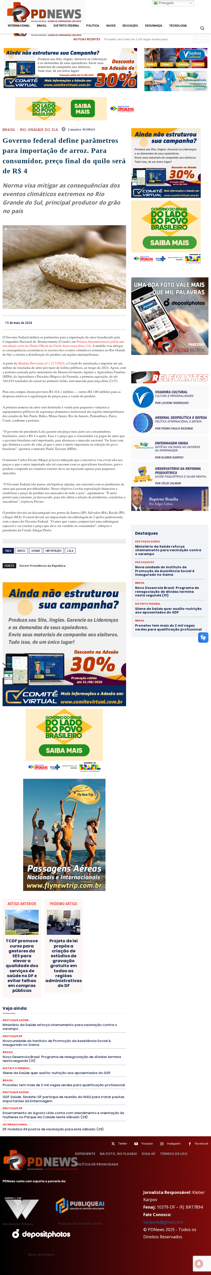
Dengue (100, 976)
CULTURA (40, 976)
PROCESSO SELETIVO (26, 1027)
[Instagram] (161, 1143)
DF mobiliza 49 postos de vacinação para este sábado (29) (53, 1129)
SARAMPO (76, 1037)
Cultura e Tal (62, 976)
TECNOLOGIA (26, 1046)
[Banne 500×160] (175, 81)
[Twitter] (113, 1143)
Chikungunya (46, 962)
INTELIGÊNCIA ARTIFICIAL (50, 1004)
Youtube (147, 1143)
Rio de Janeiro (64, 1032)
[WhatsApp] (121, 322)
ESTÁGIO (99, 995)
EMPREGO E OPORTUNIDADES (83, 990)
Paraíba (45, 1023)
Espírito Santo (56, 995)
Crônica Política (95, 972)
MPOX (23, 1018)
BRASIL (9, 129)
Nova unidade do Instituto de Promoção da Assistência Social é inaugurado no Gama (165, 571)
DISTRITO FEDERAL (16, 1068)
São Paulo (54, 1037)
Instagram (174, 1143)
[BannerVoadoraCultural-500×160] (175, 58)
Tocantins (67, 1046)
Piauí (102, 1023)
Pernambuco (83, 1023)
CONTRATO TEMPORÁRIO (38, 972)
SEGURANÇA (45, 1041)
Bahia (90, 958)
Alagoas (51, 958)
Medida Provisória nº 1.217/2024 (41, 363)
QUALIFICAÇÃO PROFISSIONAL (102, 1027)
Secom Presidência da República (42, 565)
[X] (97, 322)
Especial (33, 995)
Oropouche (105, 1018)
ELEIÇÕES (47, 990)
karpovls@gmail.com (163, 1222)
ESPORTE (79, 995)
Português (166, 3)
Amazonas (71, 958)
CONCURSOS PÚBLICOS (53, 967)
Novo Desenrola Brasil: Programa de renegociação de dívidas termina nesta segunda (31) (167, 591)
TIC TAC (48, 1046)
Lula (70, 550)
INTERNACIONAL (87, 1004)
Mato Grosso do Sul (30, 1014)
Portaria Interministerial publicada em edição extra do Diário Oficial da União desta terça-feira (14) (63, 343)
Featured (43, 1000)
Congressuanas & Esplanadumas (101, 967)
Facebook (201, 1143)
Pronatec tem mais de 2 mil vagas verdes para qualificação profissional (64, 1085)
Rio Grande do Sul (39, 129)
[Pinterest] (109, 322)
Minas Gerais (91, 1014)
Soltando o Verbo (74, 1041)
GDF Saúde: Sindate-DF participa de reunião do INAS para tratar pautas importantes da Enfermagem (63, 1098)
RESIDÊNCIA (39, 1032)
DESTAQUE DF (58, 981)
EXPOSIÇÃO (21, 1000)
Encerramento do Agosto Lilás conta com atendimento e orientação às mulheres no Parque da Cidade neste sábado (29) (63, 1114)
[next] (205, 39)
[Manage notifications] (199, 1264)
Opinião (85, 1018)
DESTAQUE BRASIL (28, 981)
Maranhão (74, 1009)
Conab (35, 550)
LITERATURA (51, 1009)
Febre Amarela (66, 1000)
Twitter (122, 1143)
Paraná (62, 1023)
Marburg (94, 1009)
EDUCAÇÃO (25, 990)
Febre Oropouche (96, 1000)
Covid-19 (70, 972)
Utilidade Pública (93, 1046)
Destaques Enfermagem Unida (32, 986)
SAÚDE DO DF (19, 1041)
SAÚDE (96, 1037)
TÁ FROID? (100, 1041)
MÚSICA (40, 1018)
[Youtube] (136, 1143)
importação (53, 550)
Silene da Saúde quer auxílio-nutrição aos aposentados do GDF (57, 1072)
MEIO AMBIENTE (63, 1014)
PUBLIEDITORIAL (61, 1027)
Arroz (21, 550)
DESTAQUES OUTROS (76, 986)
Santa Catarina (30, 1037)
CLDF (66, 962)
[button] (202, 27)
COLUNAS (83, 962)
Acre (35, 958)
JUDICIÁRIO (27, 1009)
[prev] (197, 39)
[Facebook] (85, 322)
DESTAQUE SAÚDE (88, 981)
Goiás (20, 1004)
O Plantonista (63, 1018)
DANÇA (83, 976)
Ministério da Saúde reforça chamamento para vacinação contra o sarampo (168, 550)
